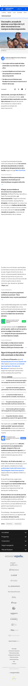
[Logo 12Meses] (14, 625)
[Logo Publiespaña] (14, 636)
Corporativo (6, 541)
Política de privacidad (14, 653)
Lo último (4, 12)
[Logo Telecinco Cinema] (14, 619)
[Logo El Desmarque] (14, 586)
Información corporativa (14, 650)
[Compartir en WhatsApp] (15, 89)
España (9, 12)
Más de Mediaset (7, 549)
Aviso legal (14, 648)
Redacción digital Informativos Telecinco (15, 57)
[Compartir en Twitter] (18, 89)
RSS (14, 661)
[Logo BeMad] (14, 608)
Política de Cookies (14, 657)
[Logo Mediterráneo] (14, 641)
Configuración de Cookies (14, 655)
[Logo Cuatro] (14, 575)
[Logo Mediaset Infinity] (14, 564)
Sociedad (19, 12)
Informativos (9, 523)
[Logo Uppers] (14, 614)
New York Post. (21, 170)
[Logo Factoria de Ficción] (14, 592)
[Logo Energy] (14, 603)
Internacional (6, 16)
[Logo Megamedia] (14, 672)
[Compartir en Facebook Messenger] (22, 89)
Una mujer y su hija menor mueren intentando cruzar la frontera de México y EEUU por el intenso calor (12, 345)
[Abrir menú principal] (25, 9)
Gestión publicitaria (14, 659)
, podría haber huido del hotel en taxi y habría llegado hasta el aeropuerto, (13, 468)
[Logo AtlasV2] (14, 630)
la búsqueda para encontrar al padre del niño (13, 361)
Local (14, 12)
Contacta (14, 663)
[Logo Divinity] (14, 581)
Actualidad (5, 532)
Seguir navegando (8, 545)
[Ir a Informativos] (9, 9)
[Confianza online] (14, 680)
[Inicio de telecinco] (2, 9)
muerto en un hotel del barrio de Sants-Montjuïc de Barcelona (12, 366)
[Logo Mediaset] (14, 557)
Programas (5, 537)
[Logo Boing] (14, 597)
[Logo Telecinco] (14, 570)
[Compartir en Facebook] (25, 89)
